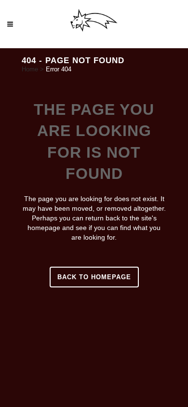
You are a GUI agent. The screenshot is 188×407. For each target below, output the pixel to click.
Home (30, 69)
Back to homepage (94, 277)
